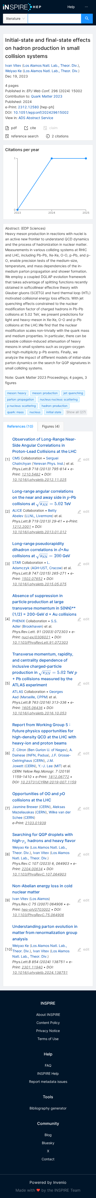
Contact (48, 1159)
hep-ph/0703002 (36, 909)
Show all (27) (76, 412)
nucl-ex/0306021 (36, 637)
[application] (48, 186)
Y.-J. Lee (45, 766)
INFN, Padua (37, 755)
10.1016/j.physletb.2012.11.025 (39, 479)
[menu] (73, 7)
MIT (58, 766)
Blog (48, 1135)
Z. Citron (19, 750)
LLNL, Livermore (39, 516)
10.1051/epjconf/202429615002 (41, 112)
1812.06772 (58, 777)
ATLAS (17, 691)
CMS (16, 458)
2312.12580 (28, 107)
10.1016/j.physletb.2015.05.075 (39, 584)
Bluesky (48, 1143)
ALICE (17, 510)
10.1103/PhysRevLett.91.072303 (40, 642)
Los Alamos (40, 899)
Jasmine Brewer (25, 807)
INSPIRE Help (48, 1073)
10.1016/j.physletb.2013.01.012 (39, 532)
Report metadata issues (48, 1081)
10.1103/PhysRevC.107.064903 (39, 874)
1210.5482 (31, 474)
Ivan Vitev (13, 65)
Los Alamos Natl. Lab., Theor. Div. (50, 65)
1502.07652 (32, 579)
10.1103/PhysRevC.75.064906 (38, 915)
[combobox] (54, 18)
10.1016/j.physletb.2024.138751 (40, 972)
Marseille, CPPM (34, 697)
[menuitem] (71, 7)
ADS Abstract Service (35, 118)
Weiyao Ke (13, 71)
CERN (39, 760)
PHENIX (18, 621)
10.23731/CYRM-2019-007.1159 (48, 782)
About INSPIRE (48, 1014)
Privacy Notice (48, 1031)
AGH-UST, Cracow (47, 568)
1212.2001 (21, 526)
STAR (16, 562)
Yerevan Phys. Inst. (48, 463)
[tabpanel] (48, 709)
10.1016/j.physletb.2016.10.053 (39, 713)
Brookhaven (32, 626)
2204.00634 (32, 869)
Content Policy (48, 1023)
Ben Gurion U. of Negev (47, 750)
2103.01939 (35, 823)
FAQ (48, 1065)
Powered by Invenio (48, 1182)
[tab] (20, 426)
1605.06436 (32, 708)
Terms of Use (48, 1039)
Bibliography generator (48, 1108)
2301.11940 (32, 967)
